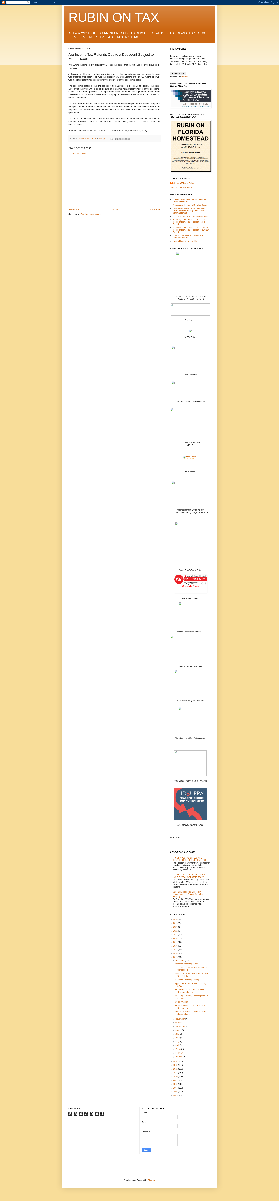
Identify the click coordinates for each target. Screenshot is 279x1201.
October (179, 1023)
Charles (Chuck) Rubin (183, 183)
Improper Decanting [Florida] (187, 964)
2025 (175, 923)
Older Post (155, 209)
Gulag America (181, 1002)
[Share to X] (122, 138)
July (177, 1034)
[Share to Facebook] (125, 138)
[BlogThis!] (119, 138)
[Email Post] (111, 138)
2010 (175, 1076)
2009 (175, 1080)
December (180, 960)
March (178, 1049)
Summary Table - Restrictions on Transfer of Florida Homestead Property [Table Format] (191, 221)
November (180, 1019)
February (179, 1053)
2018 (175, 946)
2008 (175, 1084)
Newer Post (74, 209)
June (177, 1038)
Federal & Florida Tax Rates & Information (191, 216)
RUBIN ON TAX (113, 17)
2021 (175, 934)
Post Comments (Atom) (90, 214)
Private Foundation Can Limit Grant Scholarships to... (190, 1013)
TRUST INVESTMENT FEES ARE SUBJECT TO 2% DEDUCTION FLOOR (190, 859)
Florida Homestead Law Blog (185, 241)
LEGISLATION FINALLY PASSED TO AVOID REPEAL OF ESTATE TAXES (189, 876)
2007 (175, 1088)
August (178, 1030)
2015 (175, 957)
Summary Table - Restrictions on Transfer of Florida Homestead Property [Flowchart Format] (191, 229)
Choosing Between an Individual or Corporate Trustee (188, 236)
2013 (175, 1065)
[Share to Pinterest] (128, 138)
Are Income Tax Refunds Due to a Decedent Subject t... (189, 991)
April (177, 1045)
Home (115, 209)
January (179, 1057)
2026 (175, 919)
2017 (175, 949)
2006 (175, 1091)
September (180, 1026)
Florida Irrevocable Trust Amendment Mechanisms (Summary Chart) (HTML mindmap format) (189, 210)
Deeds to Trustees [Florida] (187, 980)
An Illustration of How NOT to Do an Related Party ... (190, 1007)
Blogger (151, 1180)
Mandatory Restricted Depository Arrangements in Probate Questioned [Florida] (189, 894)
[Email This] (116, 138)
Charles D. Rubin (190, 459)
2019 (175, 942)
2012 (175, 1069)
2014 (175, 1061)
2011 (175, 1073)
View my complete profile (181, 187)
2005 (175, 1095)
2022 (175, 931)
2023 (175, 927)
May (177, 1041)
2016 (175, 953)
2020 (175, 938)
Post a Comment (79, 154)
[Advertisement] (114, 181)
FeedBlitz (185, 76)
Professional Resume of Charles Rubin (190, 205)
